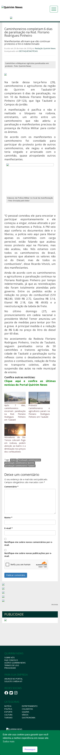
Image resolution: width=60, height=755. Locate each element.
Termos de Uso (11, 665)
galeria (25, 712)
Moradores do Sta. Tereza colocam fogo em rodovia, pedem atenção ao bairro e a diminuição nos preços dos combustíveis (15, 444)
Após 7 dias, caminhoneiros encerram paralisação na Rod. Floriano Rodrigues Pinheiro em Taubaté (15, 412)
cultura (8, 714)
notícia (7, 706)
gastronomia (28, 717)
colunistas (27, 709)
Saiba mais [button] (8, 741)
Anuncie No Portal (13, 678)
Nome (8, 517)
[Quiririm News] (18, 7)
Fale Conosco (11, 660)
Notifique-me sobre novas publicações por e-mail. (28, 554)
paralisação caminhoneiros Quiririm (19, 463)
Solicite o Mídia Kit (13, 681)
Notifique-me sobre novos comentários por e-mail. (28, 543)
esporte (8, 712)
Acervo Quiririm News (15, 662)
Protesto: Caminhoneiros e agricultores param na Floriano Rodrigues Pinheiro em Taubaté (39, 411)
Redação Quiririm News (45, 48)
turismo (8, 717)
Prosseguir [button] (30, 749)
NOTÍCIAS (34, 51)
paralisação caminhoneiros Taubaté (20, 466)
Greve (13, 460)
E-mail (8, 528)
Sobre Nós (9, 657)
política (8, 709)
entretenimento (30, 706)
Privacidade (10, 668)
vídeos (25, 714)
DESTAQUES (24, 51)
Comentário (11, 486)
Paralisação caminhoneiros (29, 460)
